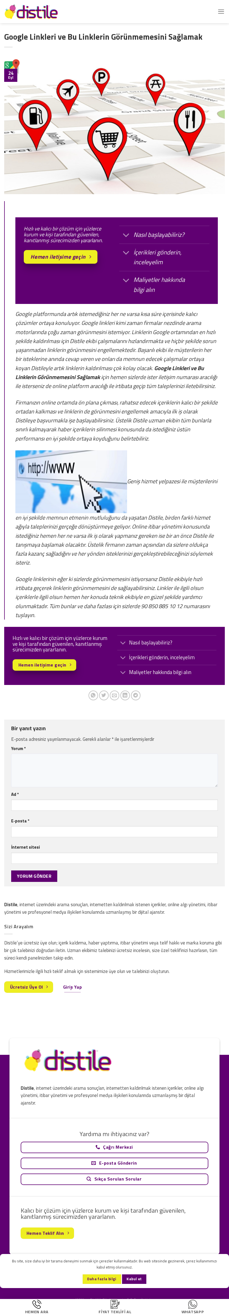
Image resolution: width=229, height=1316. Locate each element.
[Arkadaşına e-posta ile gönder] (115, 695)
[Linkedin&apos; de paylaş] (125, 695)
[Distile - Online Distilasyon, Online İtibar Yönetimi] (32, 11)
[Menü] (221, 11)
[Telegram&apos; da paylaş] (136, 695)
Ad (15, 794)
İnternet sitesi (25, 847)
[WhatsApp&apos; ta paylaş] (93, 695)
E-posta (20, 821)
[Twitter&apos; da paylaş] (104, 695)
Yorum (18, 748)
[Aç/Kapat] (126, 235)
